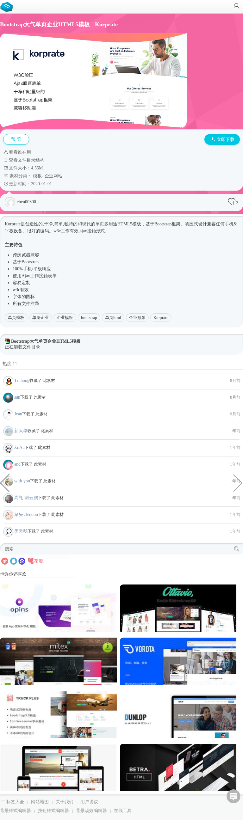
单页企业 (40, 317)
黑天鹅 (21, 531)
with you (22, 481)
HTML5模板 (129, 224)
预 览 (16, 139)
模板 (37, 176)
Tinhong (21, 380)
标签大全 (15, 801)
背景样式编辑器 (15, 810)
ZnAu (19, 447)
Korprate (160, 317)
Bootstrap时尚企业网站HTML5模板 (4, 482)
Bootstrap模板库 (8, 6)
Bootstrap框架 (167, 224)
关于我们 (64, 801)
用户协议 (89, 801)
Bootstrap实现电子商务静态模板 (238, 482)
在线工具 (123, 810)
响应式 (191, 224)
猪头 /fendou (26, 514)
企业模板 (65, 317)
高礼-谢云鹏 (26, 497)
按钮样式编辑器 (53, 810)
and (17, 464)
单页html (113, 317)
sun (17, 397)
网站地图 (40, 801)
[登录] (236, 6)
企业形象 (137, 317)
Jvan (18, 414)
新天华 (21, 430)
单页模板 (16, 317)
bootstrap (89, 317)
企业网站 (53, 176)
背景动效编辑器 (91, 810)
